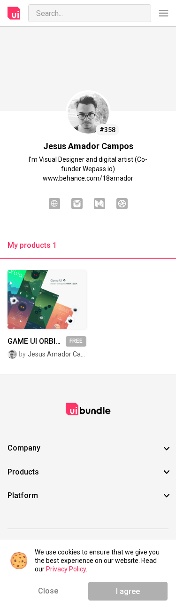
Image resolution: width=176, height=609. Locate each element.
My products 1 (32, 245)
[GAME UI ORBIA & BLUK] (47, 299)
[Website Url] (54, 204)
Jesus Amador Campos (57, 354)
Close (48, 590)
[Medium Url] (99, 204)
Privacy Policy (66, 569)
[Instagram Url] (77, 204)
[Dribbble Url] (122, 204)
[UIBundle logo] (14, 13)
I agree (128, 591)
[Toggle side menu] (163, 13)
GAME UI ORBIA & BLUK (37, 341)
